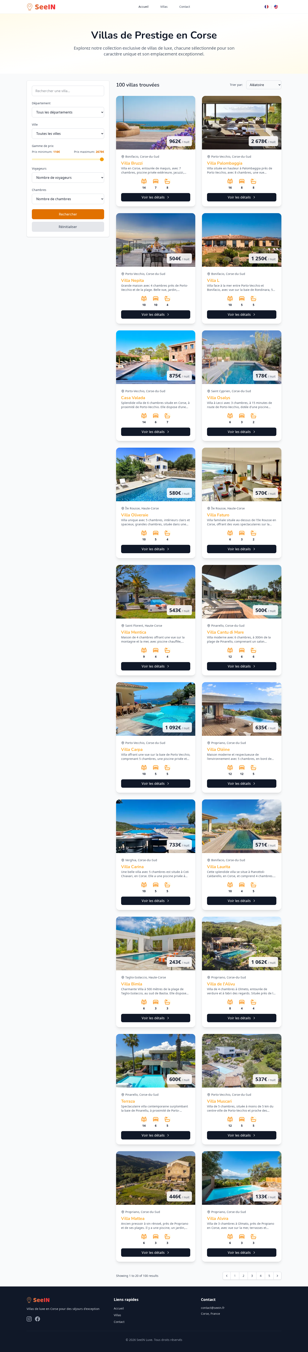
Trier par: (236, 85)
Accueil (143, 7)
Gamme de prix (42, 146)
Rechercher (68, 214)
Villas (164, 7)
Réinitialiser (68, 226)
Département (41, 103)
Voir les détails (153, 197)
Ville (35, 124)
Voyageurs (39, 168)
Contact (184, 7)
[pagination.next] (277, 1276)
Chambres (39, 190)
